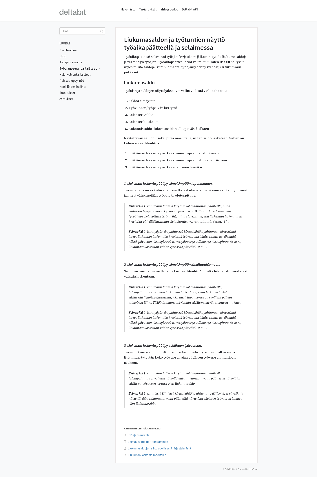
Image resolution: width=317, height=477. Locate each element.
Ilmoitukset (67, 93)
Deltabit (228, 469)
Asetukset (66, 99)
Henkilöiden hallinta (72, 86)
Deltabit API (190, 9)
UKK (62, 56)
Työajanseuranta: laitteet (78, 68)
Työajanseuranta (70, 62)
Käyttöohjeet (68, 50)
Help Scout (253, 469)
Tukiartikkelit (147, 9)
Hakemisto (128, 9)
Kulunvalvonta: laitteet (75, 74)
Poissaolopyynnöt (71, 80)
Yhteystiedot (169, 9)
